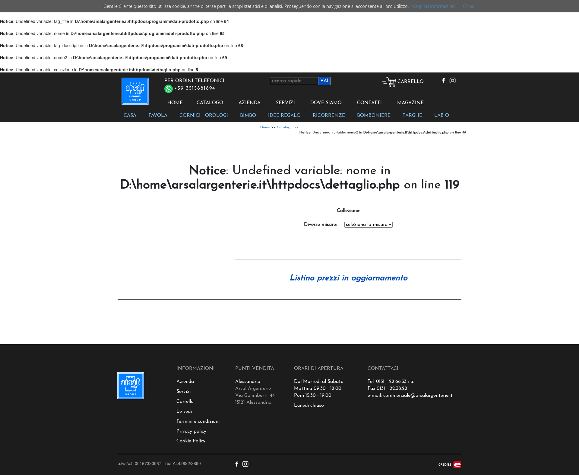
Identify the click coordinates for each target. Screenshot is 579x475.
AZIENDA (250, 103)
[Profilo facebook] (443, 80)
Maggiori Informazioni (433, 6)
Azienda (185, 381)
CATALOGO (210, 103)
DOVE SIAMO (326, 103)
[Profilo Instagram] (245, 463)
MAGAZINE (410, 103)
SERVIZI (285, 103)
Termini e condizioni (198, 421)
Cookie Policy (190, 441)
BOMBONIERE (374, 115)
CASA (130, 115)
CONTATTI (369, 103)
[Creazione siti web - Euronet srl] (449, 464)
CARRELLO (410, 81)
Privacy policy (191, 431)
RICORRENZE (329, 115)
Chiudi (469, 6)
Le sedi (184, 411)
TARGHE (412, 115)
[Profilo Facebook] (236, 463)
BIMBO (248, 115)
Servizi (183, 391)
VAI (324, 81)
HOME (175, 103)
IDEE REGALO (284, 115)
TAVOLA (157, 115)
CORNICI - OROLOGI (203, 115)
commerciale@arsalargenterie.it (418, 395)
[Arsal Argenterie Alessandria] (135, 94)
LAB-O (441, 115)
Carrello (185, 401)
